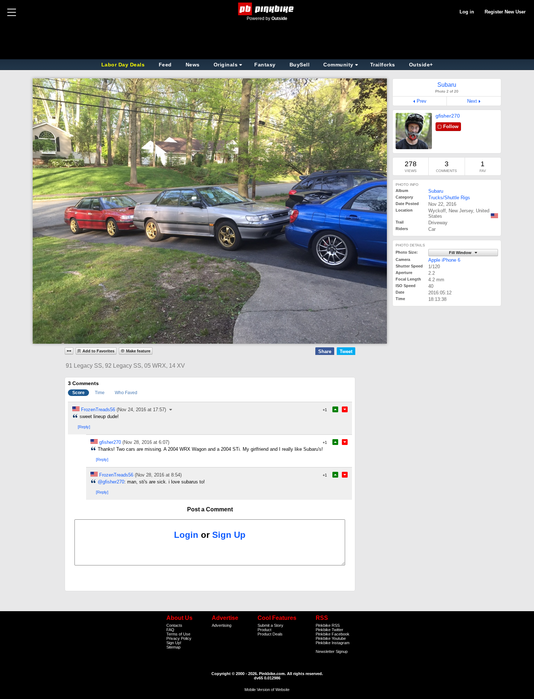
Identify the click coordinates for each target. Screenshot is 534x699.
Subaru (435, 191)
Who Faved (126, 392)
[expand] (69, 351)
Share (324, 351)
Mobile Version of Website (267, 689)
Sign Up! (173, 643)
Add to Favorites (98, 351)
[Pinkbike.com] (267, 9)
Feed (165, 65)
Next (472, 101)
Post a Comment (210, 509)
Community (338, 65)
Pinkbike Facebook (332, 634)
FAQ (170, 630)
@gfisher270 (111, 482)
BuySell (300, 65)
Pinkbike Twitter (329, 630)
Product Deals (270, 634)
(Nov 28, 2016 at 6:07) (145, 442)
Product (264, 630)
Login (186, 535)
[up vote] (335, 409)
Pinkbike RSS (328, 625)
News (193, 65)
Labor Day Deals (123, 65)
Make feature (138, 351)
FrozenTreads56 (98, 409)
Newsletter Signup (332, 651)
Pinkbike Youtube (331, 638)
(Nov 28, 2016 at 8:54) (158, 475)
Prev (421, 101)
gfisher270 (448, 116)
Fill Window (461, 252)
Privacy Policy (178, 638)
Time (100, 392)
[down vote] (345, 409)
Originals (226, 65)
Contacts (174, 625)
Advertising (221, 625)
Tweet (346, 351)
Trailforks (382, 65)
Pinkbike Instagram (332, 643)
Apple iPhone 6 (444, 260)
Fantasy (265, 65)
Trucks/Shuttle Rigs (449, 197)
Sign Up (229, 535)
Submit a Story (270, 625)
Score (78, 392)
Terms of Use (178, 634)
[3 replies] (171, 409)
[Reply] (84, 427)
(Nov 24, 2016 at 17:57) (141, 409)
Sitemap (173, 647)
